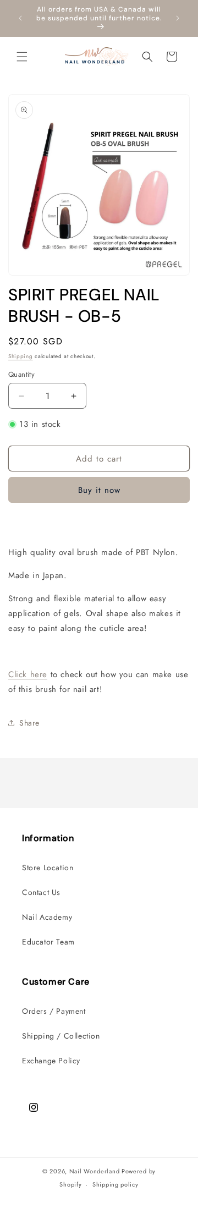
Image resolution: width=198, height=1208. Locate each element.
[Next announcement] (178, 18)
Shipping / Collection (61, 1035)
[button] (22, 57)
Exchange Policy (51, 1060)
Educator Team (48, 941)
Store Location (47, 867)
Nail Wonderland (94, 1171)
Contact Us (41, 892)
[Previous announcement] (20, 18)
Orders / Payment (54, 1011)
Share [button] (29, 722)
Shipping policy (115, 1184)
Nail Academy (47, 917)
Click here (27, 674)
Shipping (20, 356)
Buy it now (99, 490)
